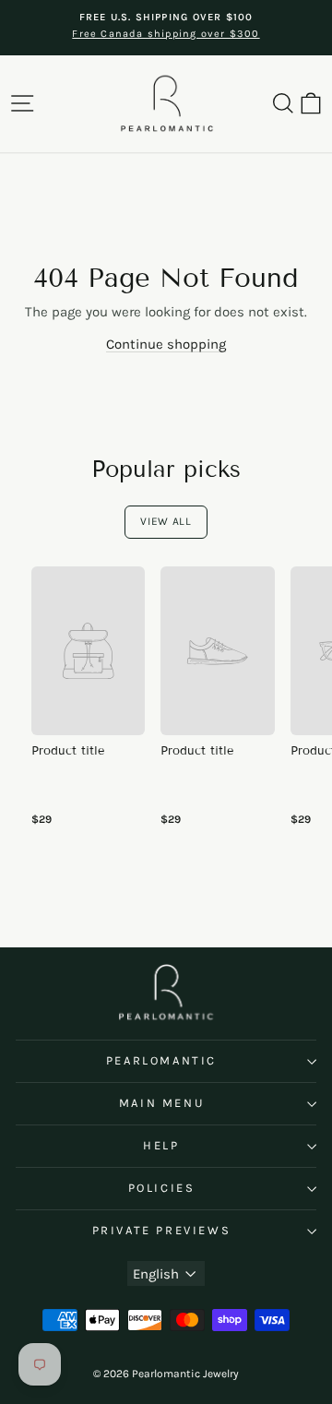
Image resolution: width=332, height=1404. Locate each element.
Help (161, 1145)
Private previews (161, 1230)
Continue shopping (166, 344)
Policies (162, 1188)
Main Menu (161, 1103)
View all (166, 521)
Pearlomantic (161, 1060)
